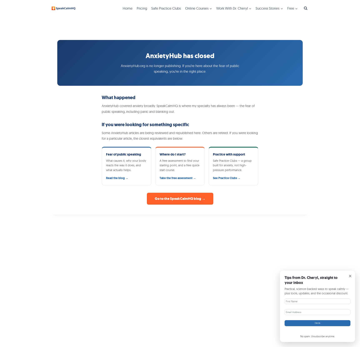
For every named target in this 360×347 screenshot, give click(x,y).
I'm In (317, 323)
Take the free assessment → (178, 178)
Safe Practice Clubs (166, 8)
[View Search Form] (305, 8)
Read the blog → (117, 178)
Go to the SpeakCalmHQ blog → (180, 198)
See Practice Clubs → (227, 178)
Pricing (142, 8)
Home (127, 8)
